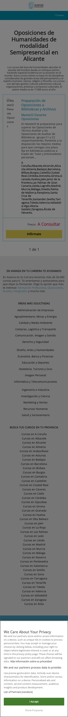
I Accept (34, 701)
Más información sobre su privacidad (31, 661)
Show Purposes (34, 710)
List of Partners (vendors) (18, 692)
